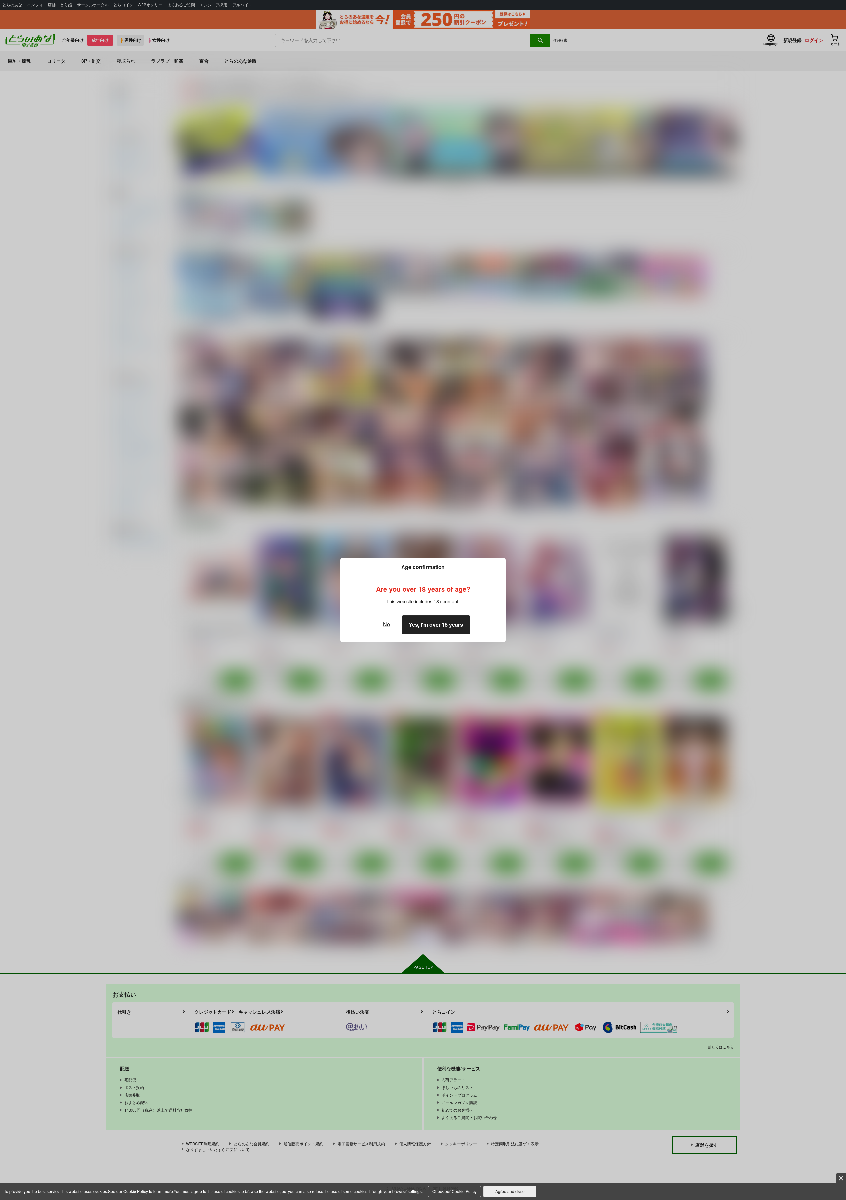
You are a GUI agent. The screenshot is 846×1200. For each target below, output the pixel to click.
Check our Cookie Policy (454, 1191)
